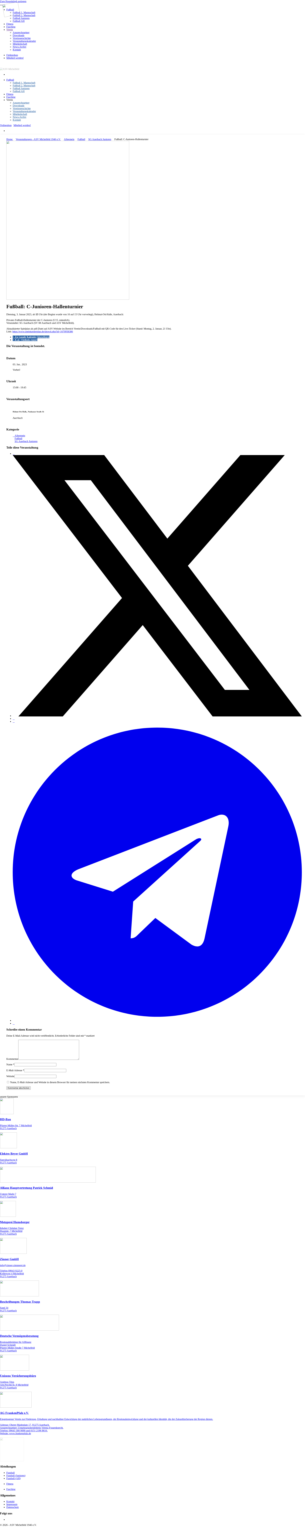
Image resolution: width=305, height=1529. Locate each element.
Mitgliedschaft (20, 44)
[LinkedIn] (14, 718)
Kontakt (17, 49)
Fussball (10, 1472)
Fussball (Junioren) (15, 1475)
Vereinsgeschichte (22, 38)
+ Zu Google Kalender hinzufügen (31, 337)
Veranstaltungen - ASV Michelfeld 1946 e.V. (38, 139)
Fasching (10, 26)
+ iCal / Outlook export (25, 339)
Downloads (18, 35)
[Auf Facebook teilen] (14, 453)
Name (10, 1064)
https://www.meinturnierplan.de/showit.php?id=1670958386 (42, 331)
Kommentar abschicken (18, 1088)
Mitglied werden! (15, 58)
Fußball (10, 79)
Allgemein (69, 139)
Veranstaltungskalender (24, 41)
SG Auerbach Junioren (99, 139)
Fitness (9, 24)
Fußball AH (19, 21)
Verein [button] (9, 100)
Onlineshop (12, 55)
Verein (9, 29)
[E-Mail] (14, 1023)
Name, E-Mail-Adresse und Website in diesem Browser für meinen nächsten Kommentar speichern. (60, 1082)
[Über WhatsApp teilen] (14, 721)
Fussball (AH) (13, 1478)
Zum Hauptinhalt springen (13, 1)
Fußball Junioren (21, 18)
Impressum (11, 1504)
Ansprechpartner (21, 32)
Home (9, 139)
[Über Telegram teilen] (157, 1020)
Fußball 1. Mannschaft (24, 12)
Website (10, 1076)
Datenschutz (12, 1507)
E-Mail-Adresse (15, 1070)
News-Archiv (19, 46)
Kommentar (12, 1059)
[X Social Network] (157, 715)
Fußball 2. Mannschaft (24, 15)
